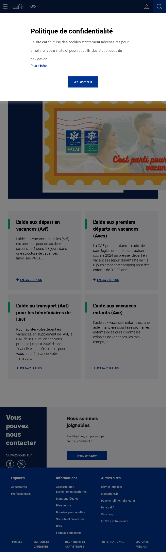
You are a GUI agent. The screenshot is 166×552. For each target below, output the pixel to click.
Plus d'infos (39, 66)
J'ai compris (83, 82)
